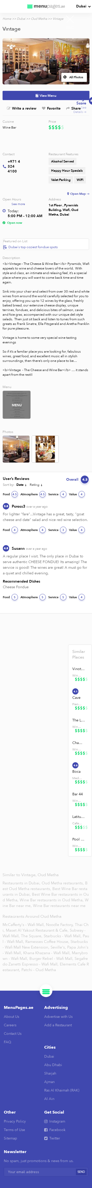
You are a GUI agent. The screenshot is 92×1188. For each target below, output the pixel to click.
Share (76, 108)
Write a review (24, 108)
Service (56, 494)
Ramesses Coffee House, (47, 941)
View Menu (48, 95)
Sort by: (8, 484)
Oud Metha (39, 19)
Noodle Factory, (60, 924)
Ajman (49, 1081)
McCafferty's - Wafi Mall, (24, 924)
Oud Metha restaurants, (63, 883)
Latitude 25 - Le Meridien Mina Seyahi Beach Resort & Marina (78, 816)
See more (18, 204)
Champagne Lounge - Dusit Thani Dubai (78, 742)
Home (7, 19)
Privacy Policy (15, 1121)
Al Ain (49, 1098)
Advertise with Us (58, 1016)
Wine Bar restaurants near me (59, 905)
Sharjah (50, 1073)
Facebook (57, 1129)
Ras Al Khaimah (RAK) (61, 1090)
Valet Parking (61, 180)
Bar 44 (77, 794)
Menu (17, 405)
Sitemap (10, 1138)
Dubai (81, 6)
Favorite (54, 108)
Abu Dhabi (53, 1065)
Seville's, (58, 947)
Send (81, 1172)
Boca (76, 771)
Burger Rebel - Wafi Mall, (51, 958)
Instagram (57, 1121)
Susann (29, 548)
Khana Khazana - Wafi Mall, (47, 952)
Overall (76, 479)
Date (20, 484)
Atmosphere (32, 494)
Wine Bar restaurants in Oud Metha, (52, 900)
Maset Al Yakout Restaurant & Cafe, (37, 930)
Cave (76, 697)
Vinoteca (78, 669)
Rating (34, 484)
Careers (10, 1025)
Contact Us (12, 1033)
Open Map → (79, 194)
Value (76, 494)
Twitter (54, 1138)
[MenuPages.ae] (46, 6)
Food (10, 494)
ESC (70, 28)
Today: (13, 211)
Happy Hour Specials (67, 170)
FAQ (7, 1042)
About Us (11, 1016)
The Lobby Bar (78, 720)
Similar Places (78, 654)
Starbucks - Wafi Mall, (63, 936)
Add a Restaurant (58, 1025)
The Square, (31, 936)
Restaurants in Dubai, (22, 883)
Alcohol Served (62, 161)
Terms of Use (14, 1129)
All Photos (76, 77)
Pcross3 (30, 506)
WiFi (80, 180)
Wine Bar (9, 127)
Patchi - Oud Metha (38, 969)
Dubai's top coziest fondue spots (33, 247)
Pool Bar (78, 839)
